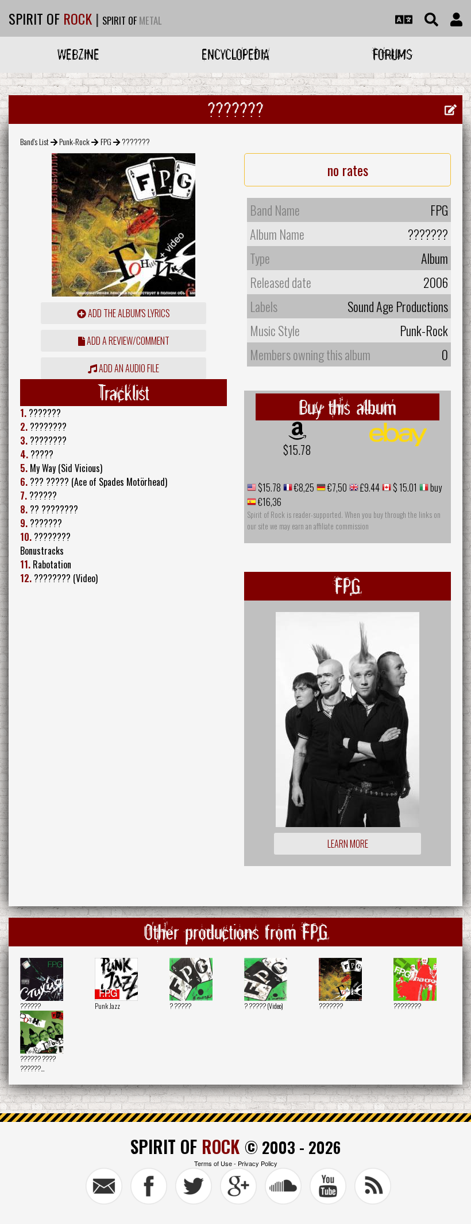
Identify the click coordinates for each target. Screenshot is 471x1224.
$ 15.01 (404, 487)
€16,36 (268, 502)
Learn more (347, 844)
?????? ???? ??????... (38, 1063)
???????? (407, 1006)
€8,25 (303, 487)
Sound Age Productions (398, 306)
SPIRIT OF (50, 18)
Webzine (78, 54)
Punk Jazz (107, 1006)
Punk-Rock (74, 141)
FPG (106, 141)
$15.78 (297, 449)
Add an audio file (128, 368)
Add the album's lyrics (128, 313)
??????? (331, 1006)
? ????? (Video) (263, 1006)
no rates (347, 169)
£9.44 (369, 487)
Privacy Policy (257, 1163)
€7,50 (336, 487)
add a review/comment (127, 341)
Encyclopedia (235, 54)
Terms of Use (213, 1163)
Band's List (34, 141)
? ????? (180, 1006)
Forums (392, 54)
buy (435, 487)
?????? (30, 1006)
